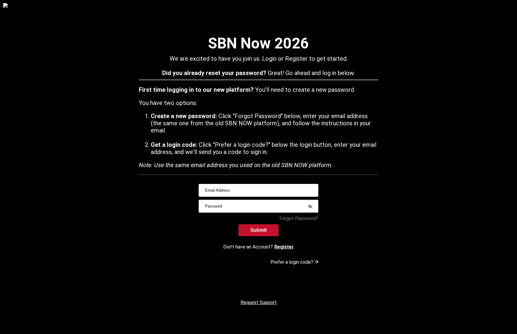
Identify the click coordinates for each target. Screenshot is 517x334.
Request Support (259, 302)
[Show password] (310, 206)
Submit (258, 230)
